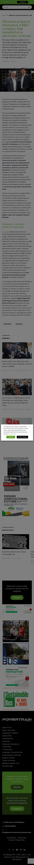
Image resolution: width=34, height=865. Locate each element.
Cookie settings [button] (22, 437)
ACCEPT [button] (11, 437)
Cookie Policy (12, 434)
